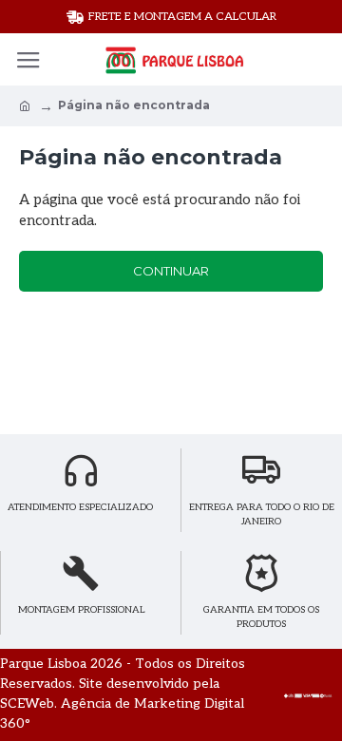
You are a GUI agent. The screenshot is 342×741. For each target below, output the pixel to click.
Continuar (171, 270)
